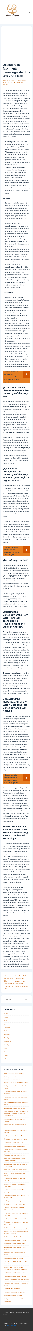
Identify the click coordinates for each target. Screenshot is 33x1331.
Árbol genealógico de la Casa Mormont (14, 1155)
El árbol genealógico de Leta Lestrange (14, 1146)
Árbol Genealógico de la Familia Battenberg (15, 1228)
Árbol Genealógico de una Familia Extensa (15, 1169)
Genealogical (7, 1038)
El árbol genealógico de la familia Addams (15, 1272)
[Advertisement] (16, 45)
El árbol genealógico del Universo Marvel (15, 1218)
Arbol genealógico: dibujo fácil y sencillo (14, 1292)
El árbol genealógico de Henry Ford (13, 1142)
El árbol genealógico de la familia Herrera (15, 1276)
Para (5, 1051)
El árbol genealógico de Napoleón (13, 1295)
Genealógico (7, 1041)
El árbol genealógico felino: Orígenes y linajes (16, 1201)
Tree (5, 1058)
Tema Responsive (11, 1325)
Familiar (6, 1031)
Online (5, 1048)
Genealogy (6, 84)
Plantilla (6, 1055)
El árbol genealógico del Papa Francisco (14, 1108)
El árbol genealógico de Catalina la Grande (15, 1135)
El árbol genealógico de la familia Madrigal (15, 1240)
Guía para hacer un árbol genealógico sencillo (16, 1082)
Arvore (5, 1020)
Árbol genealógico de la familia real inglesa (15, 1139)
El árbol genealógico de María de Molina (14, 1243)
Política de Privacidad (8, 1312)
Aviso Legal (19, 1312)
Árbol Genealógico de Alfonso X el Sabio (14, 1236)
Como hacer (7, 1027)
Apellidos (6, 1013)
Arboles (6, 1017)
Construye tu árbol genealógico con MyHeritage (16, 1279)
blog (5, 1024)
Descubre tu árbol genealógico (12, 1288)
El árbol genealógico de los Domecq (13, 1258)
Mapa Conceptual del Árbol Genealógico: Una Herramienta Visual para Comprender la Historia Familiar (16, 1114)
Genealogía (7, 1034)
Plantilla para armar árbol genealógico (14, 1073)
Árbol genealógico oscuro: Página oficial (14, 1204)
